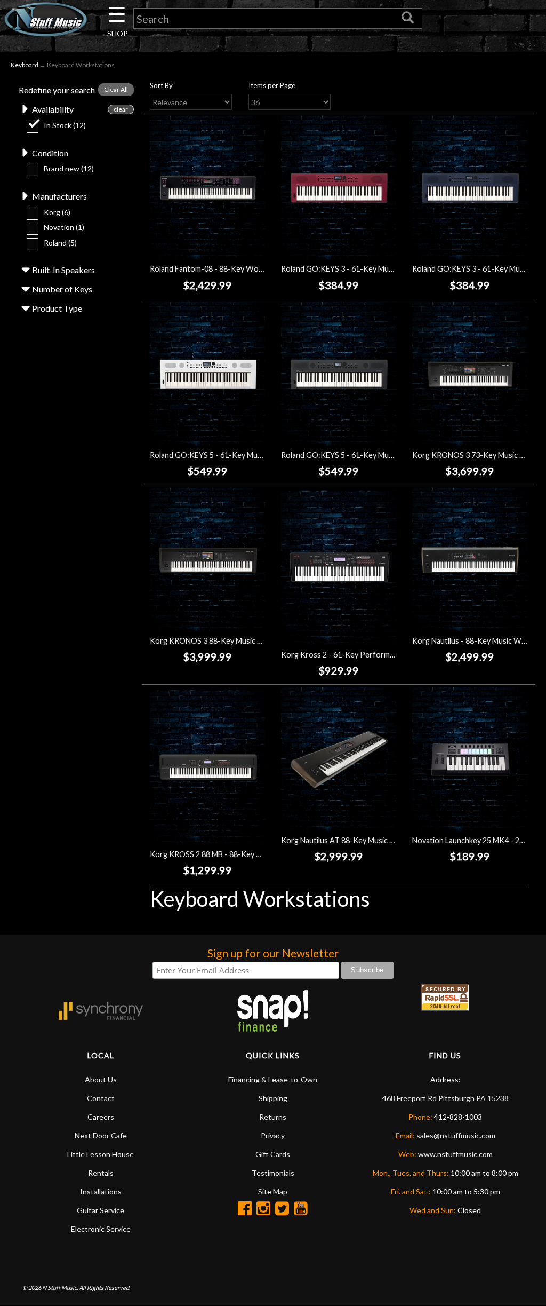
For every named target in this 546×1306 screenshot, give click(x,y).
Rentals (101, 1172)
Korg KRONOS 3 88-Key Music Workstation (225, 640)
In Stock (65, 125)
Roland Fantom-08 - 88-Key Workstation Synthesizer (241, 268)
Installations (101, 1191)
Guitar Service (100, 1210)
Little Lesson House (100, 1154)
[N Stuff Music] (45, 19)
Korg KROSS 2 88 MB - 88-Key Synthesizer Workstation (246, 854)
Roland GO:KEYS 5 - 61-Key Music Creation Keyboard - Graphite (391, 455)
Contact (101, 1098)
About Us (101, 1079)
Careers (100, 1116)
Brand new (69, 168)
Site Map (272, 1191)
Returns (272, 1116)
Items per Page (271, 85)
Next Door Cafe (101, 1135)
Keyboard (24, 65)
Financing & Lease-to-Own (272, 1079)
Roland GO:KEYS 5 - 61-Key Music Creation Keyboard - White (256, 455)
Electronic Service (101, 1228)
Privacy (273, 1135)
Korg (57, 212)
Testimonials (273, 1172)
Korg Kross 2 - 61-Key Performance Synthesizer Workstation (387, 654)
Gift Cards (272, 1154)
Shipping (273, 1098)
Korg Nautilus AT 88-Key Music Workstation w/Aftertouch (382, 840)
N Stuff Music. (60, 1287)
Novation (64, 227)
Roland (60, 242)
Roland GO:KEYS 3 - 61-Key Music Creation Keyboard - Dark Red (392, 268)
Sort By (161, 85)
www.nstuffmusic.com (455, 1154)
